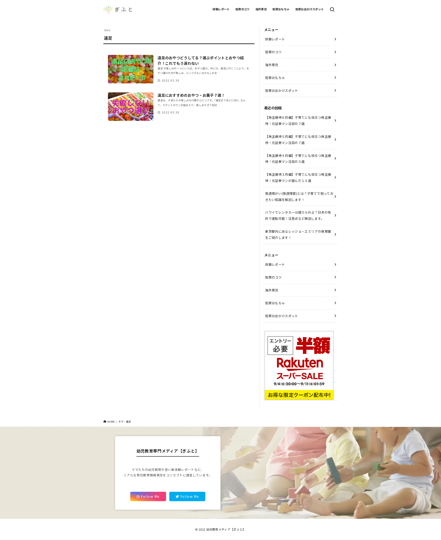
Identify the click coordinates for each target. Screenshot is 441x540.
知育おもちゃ (280, 9)
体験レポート (220, 9)
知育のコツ (242, 9)
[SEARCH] (332, 9)
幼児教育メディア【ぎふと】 (226, 529)
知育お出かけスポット (309, 9)
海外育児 (261, 9)
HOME (111, 421)
